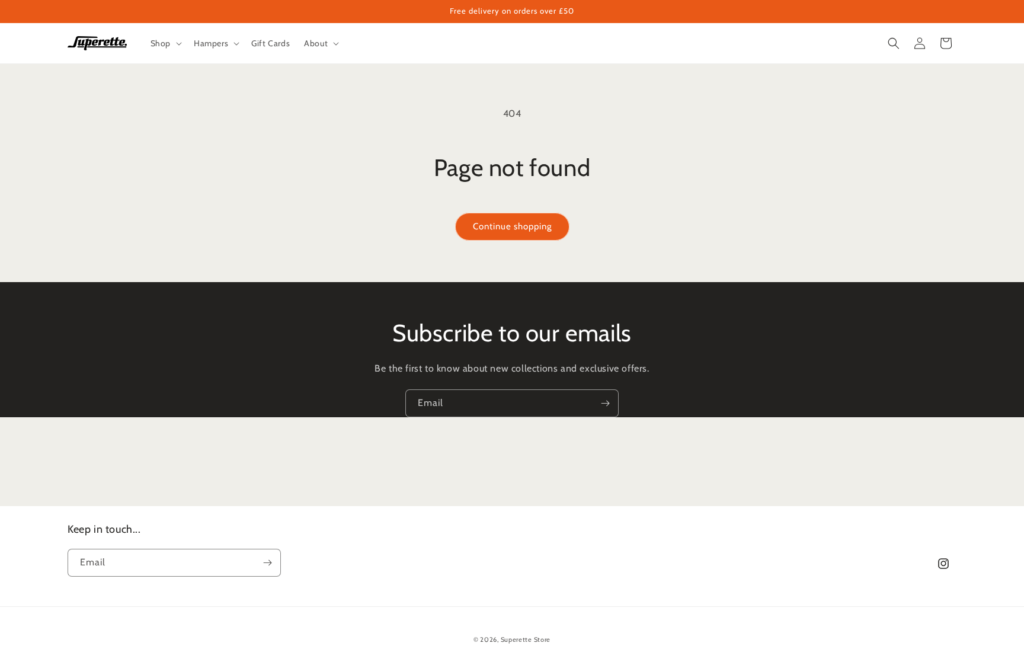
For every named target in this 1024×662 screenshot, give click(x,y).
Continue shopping (512, 226)
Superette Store (526, 639)
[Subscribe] (605, 403)
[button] (165, 43)
